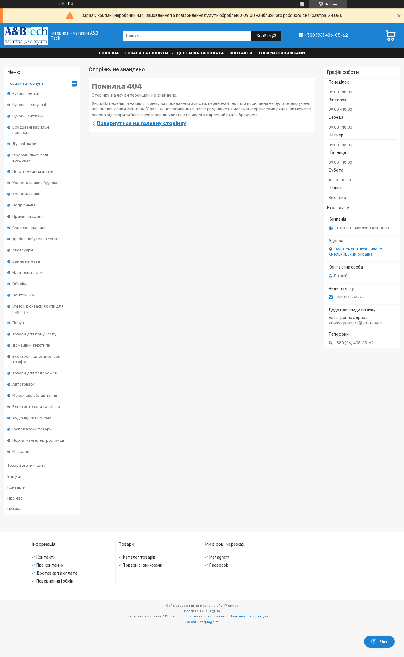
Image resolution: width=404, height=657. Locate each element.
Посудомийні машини (33, 171)
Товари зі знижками (281, 53)
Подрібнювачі (25, 205)
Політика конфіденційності (253, 616)
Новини (14, 509)
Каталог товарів (139, 557)
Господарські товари (32, 429)
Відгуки (14, 476)
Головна (109, 53)
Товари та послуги (146, 53)
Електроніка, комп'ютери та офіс (36, 359)
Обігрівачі (21, 284)
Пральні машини (28, 216)
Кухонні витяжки (28, 116)
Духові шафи (24, 144)
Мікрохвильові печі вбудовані (30, 157)
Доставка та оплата (200, 53)
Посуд (18, 323)
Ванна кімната (26, 261)
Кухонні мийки (25, 93)
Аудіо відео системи (31, 418)
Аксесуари (22, 250)
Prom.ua (231, 606)
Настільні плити (27, 272)
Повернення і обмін (54, 581)
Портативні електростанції (38, 440)
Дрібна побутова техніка (36, 239)
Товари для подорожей (34, 373)
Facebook (218, 565)
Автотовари (23, 384)
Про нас (14, 498)
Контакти (241, 53)
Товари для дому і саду (34, 334)
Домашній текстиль (31, 345)
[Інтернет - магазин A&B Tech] (26, 35)
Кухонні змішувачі (29, 105)
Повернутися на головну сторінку (141, 123)
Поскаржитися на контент (204, 616)
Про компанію (49, 565)
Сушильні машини (29, 227)
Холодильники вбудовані (36, 182)
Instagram (219, 557)
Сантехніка (23, 295)
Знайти (264, 35)
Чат (383, 641)
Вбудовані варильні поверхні (31, 130)
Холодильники (26, 194)
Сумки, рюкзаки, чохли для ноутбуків (37, 309)
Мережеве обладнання (34, 395)
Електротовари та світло (36, 406)
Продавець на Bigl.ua (202, 611)
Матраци (20, 451)
